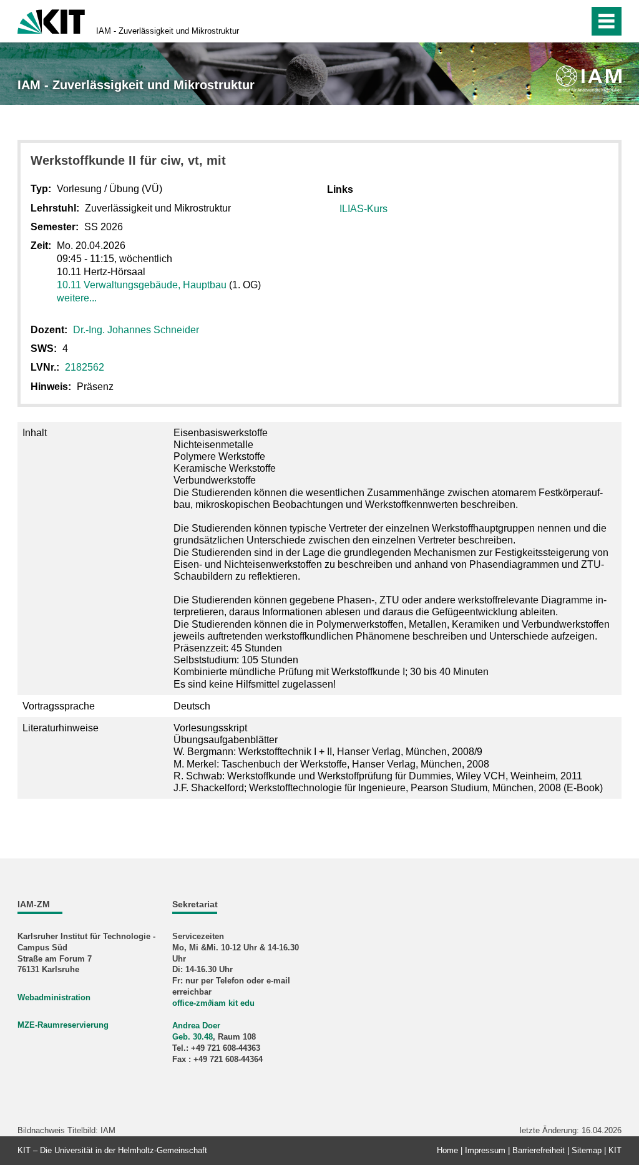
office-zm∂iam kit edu (213, 1003)
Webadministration (53, 997)
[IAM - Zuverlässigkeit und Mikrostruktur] (589, 79)
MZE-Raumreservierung (63, 1025)
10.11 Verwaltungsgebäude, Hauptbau (142, 285)
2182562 (84, 367)
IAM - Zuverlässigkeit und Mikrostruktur (167, 31)
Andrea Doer (196, 1025)
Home (447, 1150)
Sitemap (587, 1150)
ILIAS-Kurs (363, 208)
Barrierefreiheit (538, 1150)
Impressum (485, 1150)
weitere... (77, 298)
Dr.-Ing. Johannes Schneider (136, 329)
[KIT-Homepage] (51, 20)
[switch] (552, 21)
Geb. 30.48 (192, 1036)
